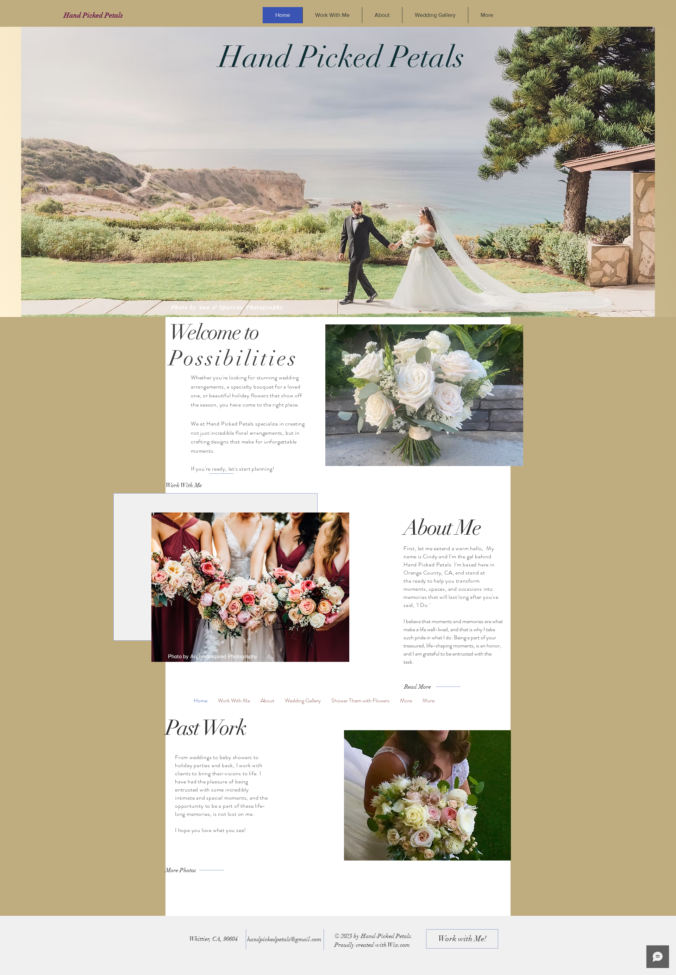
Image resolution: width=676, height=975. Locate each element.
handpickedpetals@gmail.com (284, 939)
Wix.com (399, 945)
